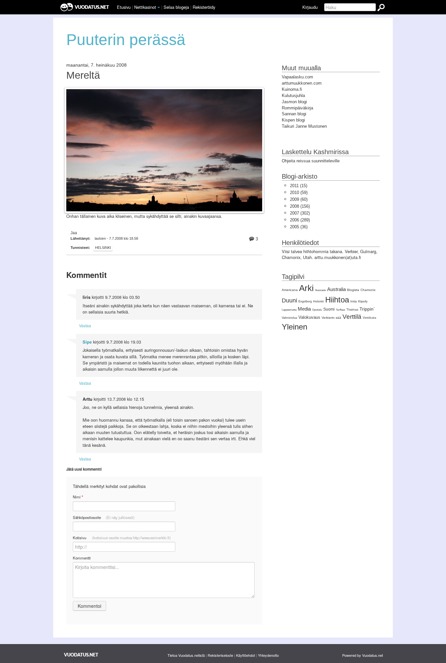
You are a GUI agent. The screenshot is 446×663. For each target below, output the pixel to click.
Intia (353, 301)
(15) (298, 185)
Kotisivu (122, 537)
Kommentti (82, 557)
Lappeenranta (289, 309)
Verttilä (351, 316)
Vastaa (85, 325)
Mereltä (83, 75)
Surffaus (340, 309)
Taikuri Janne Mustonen (304, 126)
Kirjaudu (310, 7)
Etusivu (124, 7)
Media (304, 309)
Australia (336, 289)
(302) (300, 213)
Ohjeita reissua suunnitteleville (311, 160)
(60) (299, 199)
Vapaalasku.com (297, 76)
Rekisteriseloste (220, 655)
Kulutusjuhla (293, 95)
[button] (158, 7)
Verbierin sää (331, 317)
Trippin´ (367, 309)
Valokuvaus (309, 317)
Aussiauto (320, 290)
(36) (299, 226)
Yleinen (294, 326)
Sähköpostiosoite (104, 517)
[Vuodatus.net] (81, 655)
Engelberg (305, 301)
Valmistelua (289, 317)
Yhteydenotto (268, 655)
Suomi (329, 309)
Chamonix (367, 290)
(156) (300, 206)
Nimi (78, 497)
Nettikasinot (145, 7)
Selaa (176, 7)
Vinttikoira (369, 317)
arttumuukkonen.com (302, 83)
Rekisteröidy (204, 7)
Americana (290, 290)
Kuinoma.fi (292, 89)
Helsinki (103, 248)
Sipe (87, 342)
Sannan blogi (294, 113)
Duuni (289, 300)
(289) (300, 220)
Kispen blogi (293, 120)
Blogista (353, 290)
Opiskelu (317, 309)
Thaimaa (352, 309)
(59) (299, 192)
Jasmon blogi (294, 101)
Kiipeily (363, 301)
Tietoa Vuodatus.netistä (186, 655)
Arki (306, 288)
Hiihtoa (337, 299)
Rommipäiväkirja (297, 107)
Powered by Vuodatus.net (362, 655)
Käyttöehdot (245, 655)
